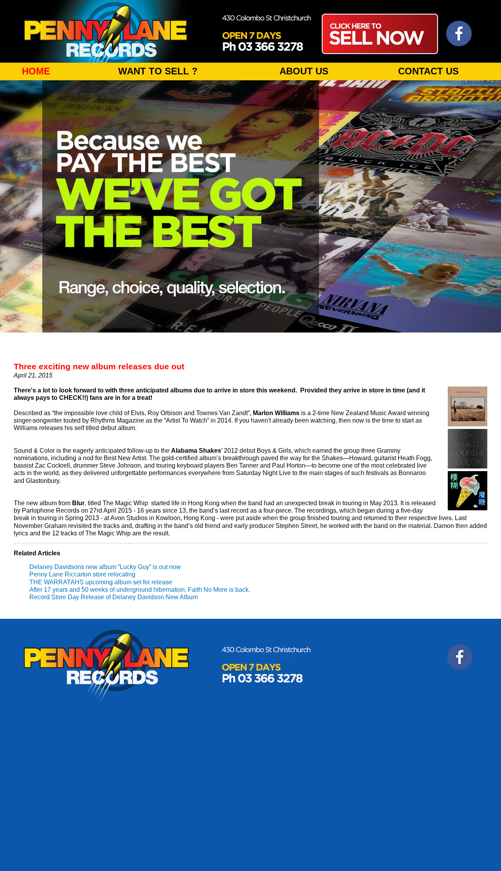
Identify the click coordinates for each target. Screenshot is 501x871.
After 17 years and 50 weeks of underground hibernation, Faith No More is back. (139, 589)
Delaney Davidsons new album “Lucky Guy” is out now (105, 567)
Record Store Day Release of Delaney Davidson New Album (113, 597)
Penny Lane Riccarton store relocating (82, 574)
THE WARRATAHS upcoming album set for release (100, 582)
